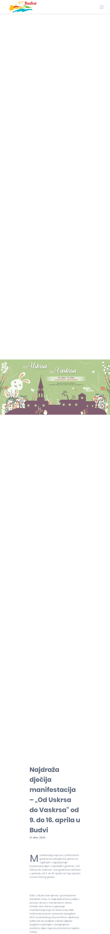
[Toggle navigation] (102, 6)
